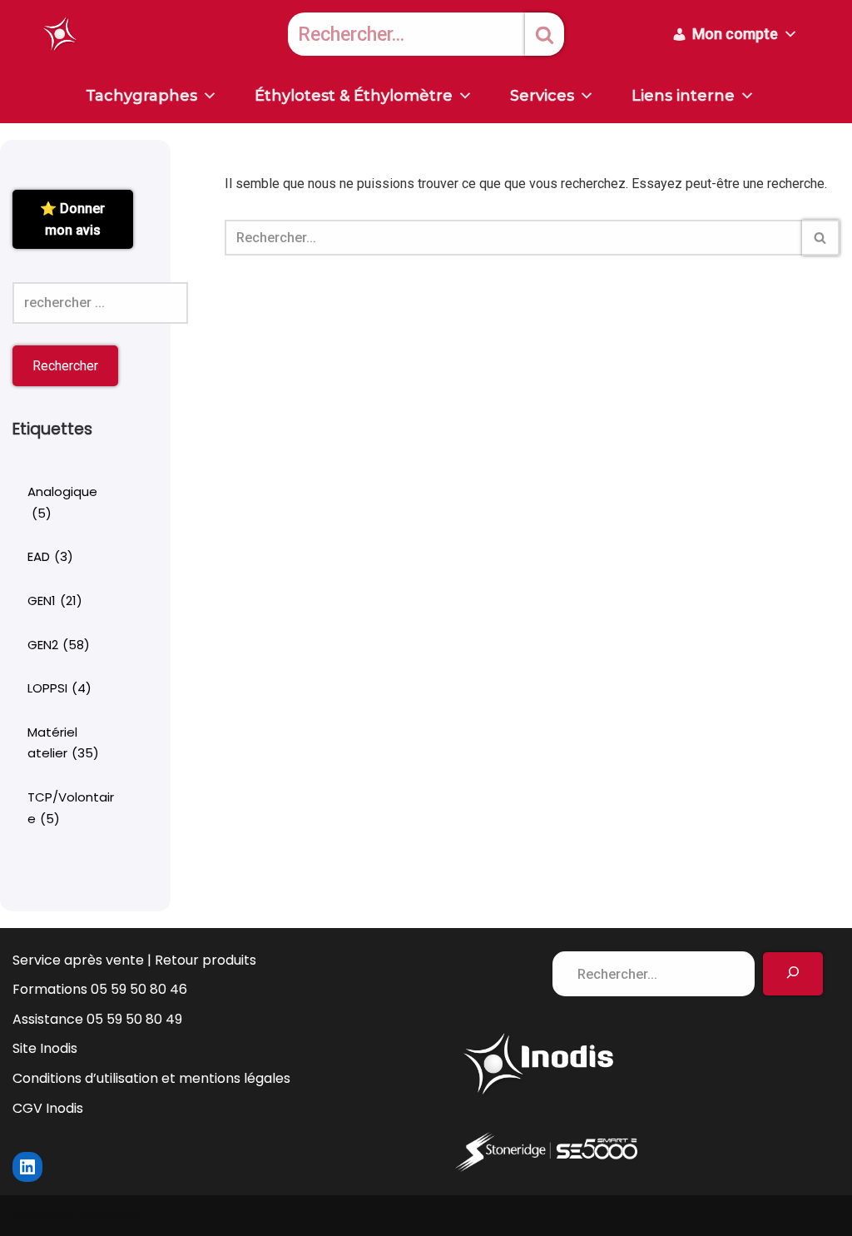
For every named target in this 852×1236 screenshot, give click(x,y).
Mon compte (735, 33)
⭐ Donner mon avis (72, 219)
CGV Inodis (47, 1108)
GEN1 (54, 600)
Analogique (62, 502)
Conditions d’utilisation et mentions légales (151, 1078)
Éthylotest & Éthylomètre (354, 96)
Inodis (120, 1216)
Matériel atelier (63, 742)
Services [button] (542, 96)
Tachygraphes (141, 96)
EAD (50, 556)
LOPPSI (59, 688)
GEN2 (58, 644)
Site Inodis (44, 1048)
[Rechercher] (544, 34)
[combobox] (406, 34)
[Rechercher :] (100, 303)
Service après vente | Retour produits (134, 960)
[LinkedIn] (27, 1167)
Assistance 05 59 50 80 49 (97, 1019)
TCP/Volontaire (70, 807)
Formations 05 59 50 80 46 (99, 989)
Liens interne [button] (683, 96)
